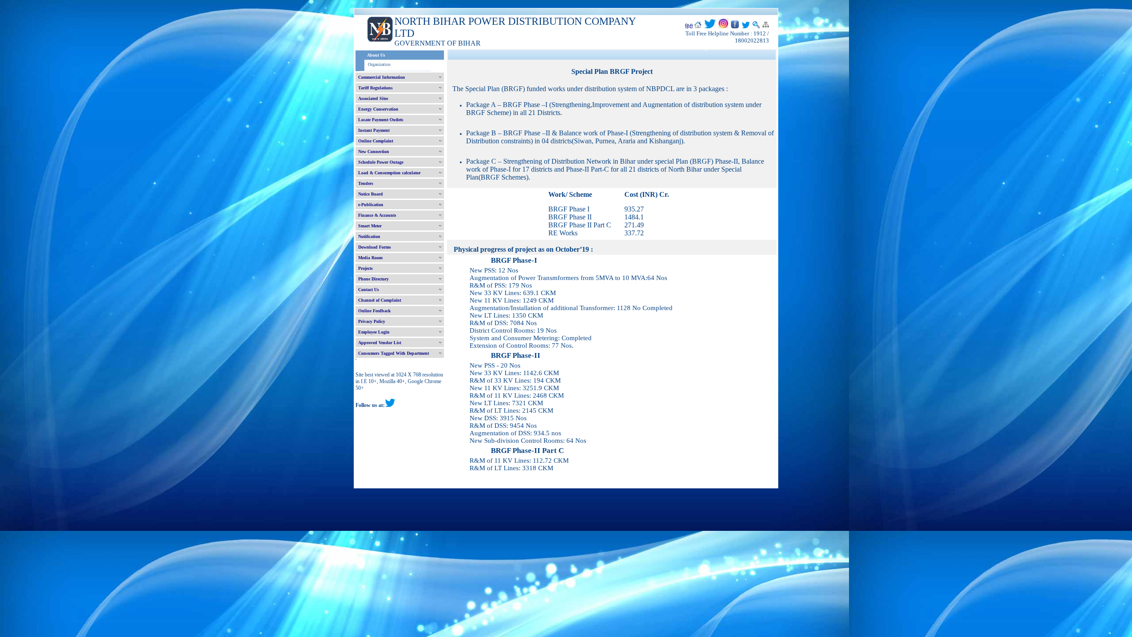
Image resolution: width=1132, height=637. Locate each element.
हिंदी (689, 26)
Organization (379, 64)
